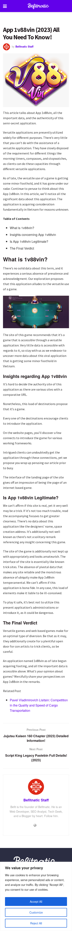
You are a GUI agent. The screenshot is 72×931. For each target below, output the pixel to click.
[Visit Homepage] (39, 6)
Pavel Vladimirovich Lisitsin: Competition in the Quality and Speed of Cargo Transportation (39, 705)
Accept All (36, 902)
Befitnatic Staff (24, 46)
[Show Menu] (5, 6)
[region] (36, 896)
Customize (36, 912)
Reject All (36, 923)
